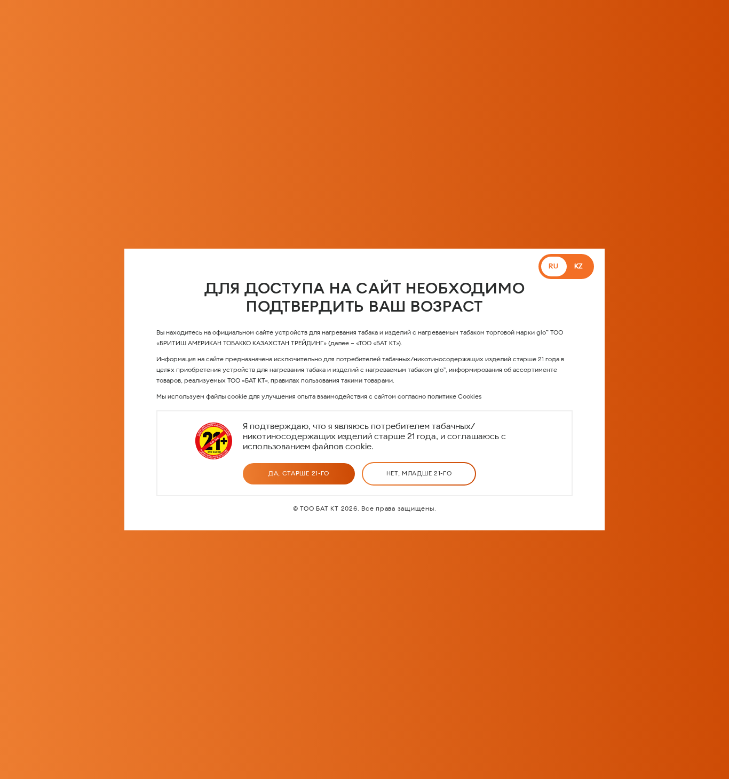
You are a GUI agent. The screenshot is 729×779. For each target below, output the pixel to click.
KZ (579, 266)
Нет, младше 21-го (419, 473)
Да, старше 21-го (298, 473)
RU (554, 266)
